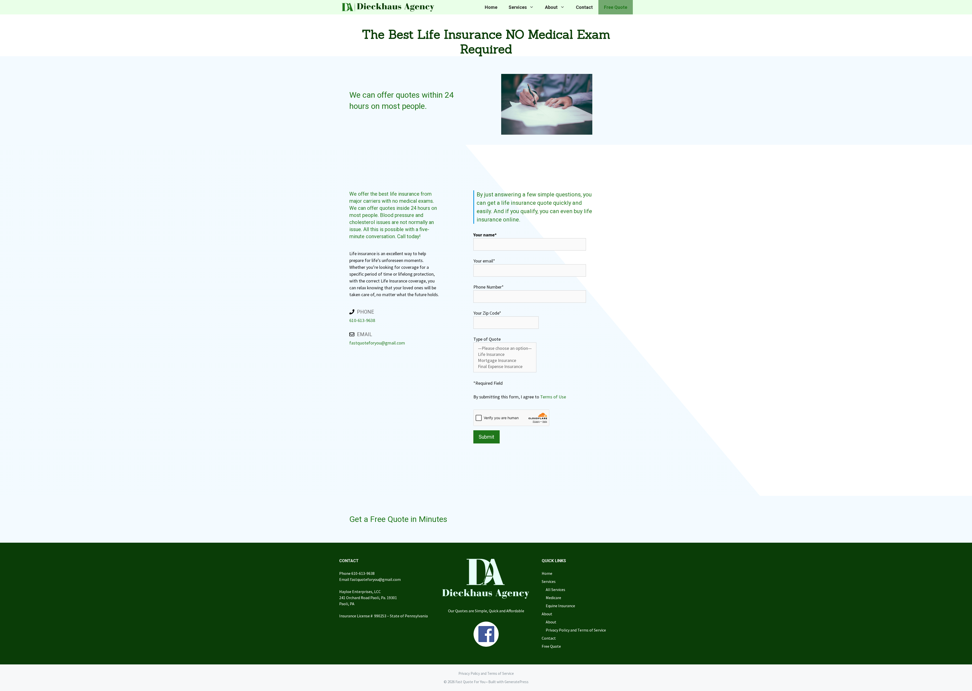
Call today (408, 236)
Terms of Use (553, 397)
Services (518, 7)
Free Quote (615, 7)
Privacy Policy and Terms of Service (576, 630)
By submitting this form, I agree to (519, 397)
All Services (555, 589)
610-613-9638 (362, 320)
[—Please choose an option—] (504, 348)
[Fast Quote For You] (387, 7)
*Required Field (488, 383)
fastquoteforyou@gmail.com (377, 343)
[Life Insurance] (504, 354)
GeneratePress (516, 681)
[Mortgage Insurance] (504, 360)
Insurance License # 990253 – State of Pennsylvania (383, 615)
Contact (584, 7)
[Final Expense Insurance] (504, 366)
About (551, 7)
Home (491, 7)
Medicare (553, 597)
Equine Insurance (560, 605)
